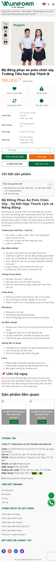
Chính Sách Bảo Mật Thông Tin (16, 526)
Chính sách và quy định (18, 508)
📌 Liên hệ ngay (12, 194)
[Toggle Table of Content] (49, 184)
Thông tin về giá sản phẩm (14, 534)
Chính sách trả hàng (11, 514)
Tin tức (5, 498)
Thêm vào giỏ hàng (14, 157)
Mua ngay (41, 157)
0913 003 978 (15, 164)
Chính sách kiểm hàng (12, 530)
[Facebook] (3, 551)
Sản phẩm (6, 494)
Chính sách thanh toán (12, 518)
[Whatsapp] (16, 551)
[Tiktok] (22, 551)
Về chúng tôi (7, 490)
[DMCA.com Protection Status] (36, 473)
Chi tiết (14, 421)
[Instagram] (10, 551)
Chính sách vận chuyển (12, 522)
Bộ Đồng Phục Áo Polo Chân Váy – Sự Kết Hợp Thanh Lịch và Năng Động (27, 189)
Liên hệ (5, 502)
